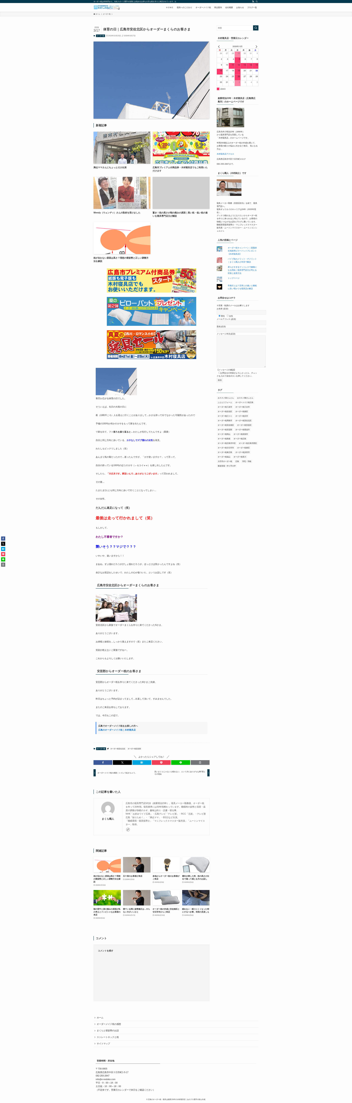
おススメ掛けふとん (226, 398)
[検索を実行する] (255, 28)
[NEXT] (255, 46)
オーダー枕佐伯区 (225, 411)
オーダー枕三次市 (242, 407)
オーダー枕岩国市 (241, 434)
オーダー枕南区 (241, 411)
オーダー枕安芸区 (244, 425)
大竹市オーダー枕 (225, 461)
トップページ (233, 278)
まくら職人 (108, 818)
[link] (128, 829)
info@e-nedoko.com (105, 1079)
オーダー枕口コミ (225, 416)
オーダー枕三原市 (225, 407)
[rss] (253, 1)
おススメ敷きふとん (245, 398)
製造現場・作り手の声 (227, 466)
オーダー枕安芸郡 (134, 749)
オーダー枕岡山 (224, 434)
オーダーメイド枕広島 (244, 402)
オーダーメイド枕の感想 (109, 1024)
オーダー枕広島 (240, 439)
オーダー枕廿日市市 (226, 448)
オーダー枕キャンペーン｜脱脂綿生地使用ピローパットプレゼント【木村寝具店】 (242, 251)
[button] (103, 762)
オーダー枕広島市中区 (227, 443)
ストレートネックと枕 (108, 1037)
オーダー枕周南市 (225, 421)
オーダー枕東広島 (225, 452)
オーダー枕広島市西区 (248, 443)
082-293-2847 (102, 1076)
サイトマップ (103, 1043)
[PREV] (219, 46)
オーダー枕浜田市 (242, 452)
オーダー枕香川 (240, 457)
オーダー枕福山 (224, 457)
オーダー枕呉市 (241, 416)
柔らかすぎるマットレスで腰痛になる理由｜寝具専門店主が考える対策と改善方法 (242, 270)
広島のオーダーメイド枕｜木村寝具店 (117, 730)
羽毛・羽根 (246, 461)
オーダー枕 (100, 36)
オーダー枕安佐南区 (226, 425)
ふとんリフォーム (225, 402)
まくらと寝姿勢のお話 (108, 1030)
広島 (237, 461)
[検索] (256, 1)
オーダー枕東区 (243, 448)
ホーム (100, 1017)
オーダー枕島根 (224, 439)
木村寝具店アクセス (225, 154)
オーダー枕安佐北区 (117, 749)
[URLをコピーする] (200, 762)
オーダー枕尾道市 (242, 430)
